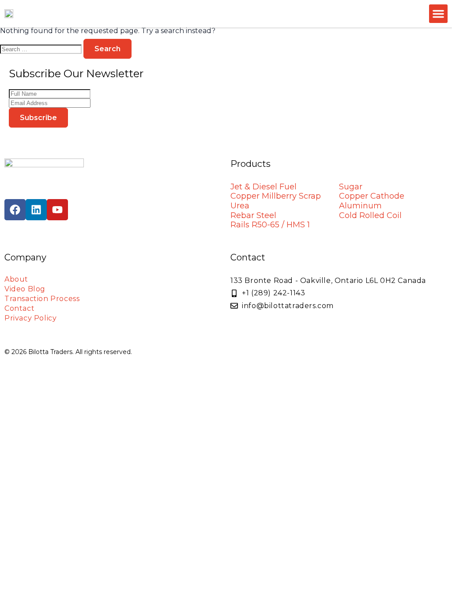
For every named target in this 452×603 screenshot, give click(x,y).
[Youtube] (57, 209)
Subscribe (38, 117)
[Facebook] (15, 209)
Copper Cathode (371, 196)
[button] (438, 13)
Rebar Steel (253, 215)
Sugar (350, 187)
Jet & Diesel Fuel (263, 187)
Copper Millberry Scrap (275, 196)
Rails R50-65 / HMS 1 (270, 225)
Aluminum (360, 206)
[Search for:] (41, 49)
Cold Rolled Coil (370, 215)
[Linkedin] (36, 209)
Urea (239, 206)
